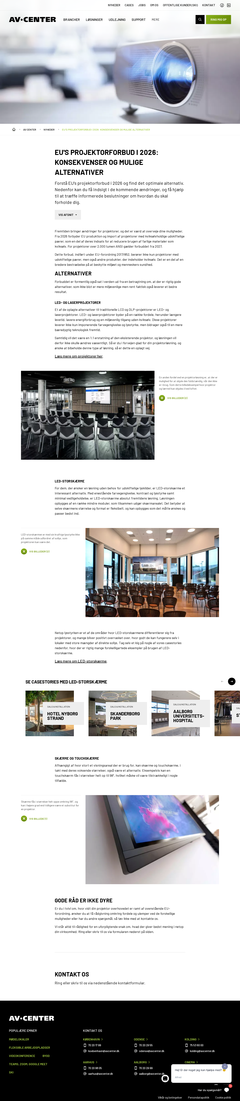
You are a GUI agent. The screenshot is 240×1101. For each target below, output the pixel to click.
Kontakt (208, 5)
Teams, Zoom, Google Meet (28, 1064)
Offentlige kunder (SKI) (180, 5)
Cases (129, 5)
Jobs (142, 5)
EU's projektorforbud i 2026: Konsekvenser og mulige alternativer (106, 129)
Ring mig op (218, 19)
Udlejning (117, 19)
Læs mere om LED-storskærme (81, 661)
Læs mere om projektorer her (79, 356)
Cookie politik (223, 1097)
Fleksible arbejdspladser (29, 1047)
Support (139, 19)
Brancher (71, 19)
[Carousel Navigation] (227, 682)
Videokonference (22, 1055)
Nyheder (114, 5)
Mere (155, 19)
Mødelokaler (19, 1039)
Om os (154, 5)
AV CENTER (29, 129)
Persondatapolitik (198, 1097)
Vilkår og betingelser (170, 1097)
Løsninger (94, 19)
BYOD (46, 1055)
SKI (11, 1072)
